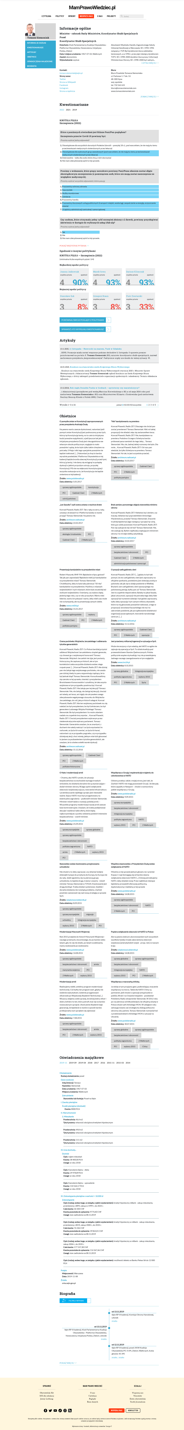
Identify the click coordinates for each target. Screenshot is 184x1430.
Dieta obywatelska (138, 1399)
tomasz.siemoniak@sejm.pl (71, 73)
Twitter (63, 79)
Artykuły (31, 52)
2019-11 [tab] (63, 1062)
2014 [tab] (128, 1062)
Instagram (64, 88)
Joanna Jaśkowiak (69, 271)
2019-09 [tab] (72, 1062)
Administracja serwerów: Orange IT (101, 1426)
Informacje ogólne (36, 43)
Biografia (32, 66)
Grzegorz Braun (101, 296)
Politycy (60, 16)
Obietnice (31, 57)
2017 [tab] (96, 1062)
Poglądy (92, 1399)
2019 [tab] (74, 109)
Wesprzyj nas (86, 16)
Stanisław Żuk (67, 296)
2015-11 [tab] (110, 1062)
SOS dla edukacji (47, 1396)
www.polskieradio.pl (75, 478)
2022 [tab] (62, 109)
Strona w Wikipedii (68, 82)
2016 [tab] (103, 1062)
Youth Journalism (137, 1402)
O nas (100, 16)
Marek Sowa (99, 271)
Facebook (64, 85)
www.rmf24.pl (72, 605)
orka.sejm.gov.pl (69, 1283)
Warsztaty (137, 1396)
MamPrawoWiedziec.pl (92, 8)
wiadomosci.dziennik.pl (76, 900)
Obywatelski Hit (47, 1393)
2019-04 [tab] (82, 1062)
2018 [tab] (90, 1062)
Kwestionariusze (35, 47)
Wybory (71, 16)
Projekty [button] (111, 16)
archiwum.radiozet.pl (127, 457)
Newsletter (133, 1410)
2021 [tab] (68, 109)
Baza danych (92, 1402)
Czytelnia (46, 16)
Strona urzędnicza (67, 91)
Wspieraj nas (137, 1393)
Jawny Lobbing (46, 1399)
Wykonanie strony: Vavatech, (80, 1426)
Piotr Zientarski (134, 296)
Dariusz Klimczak (135, 271)
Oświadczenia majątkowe (39, 61)
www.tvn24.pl (124, 662)
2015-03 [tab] (120, 1062)
